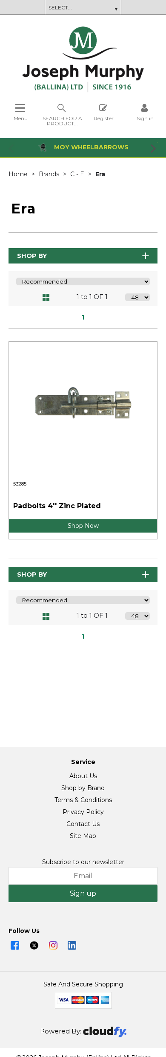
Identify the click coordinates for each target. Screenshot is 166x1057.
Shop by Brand (83, 788)
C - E (78, 174)
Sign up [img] (83, 893)
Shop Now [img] (83, 526)
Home (19, 174)
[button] (12, 148)
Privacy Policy (83, 812)
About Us (83, 776)
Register (104, 118)
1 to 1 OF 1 (92, 297)
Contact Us (83, 824)
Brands (50, 174)
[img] (15, 945)
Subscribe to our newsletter (83, 862)
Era (100, 174)
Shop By (32, 256)
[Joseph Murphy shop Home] (83, 90)
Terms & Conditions (83, 800)
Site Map (83, 836)
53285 (19, 484)
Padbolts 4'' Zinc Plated (57, 506)
